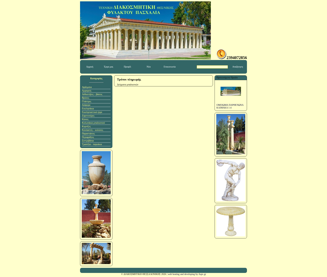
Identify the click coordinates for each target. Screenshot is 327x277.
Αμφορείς (86, 90)
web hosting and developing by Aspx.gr (187, 274)
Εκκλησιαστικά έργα (92, 112)
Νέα (149, 66)
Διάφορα (86, 105)
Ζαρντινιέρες (88, 115)
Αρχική (89, 66)
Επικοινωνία (170, 66)
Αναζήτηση (237, 66)
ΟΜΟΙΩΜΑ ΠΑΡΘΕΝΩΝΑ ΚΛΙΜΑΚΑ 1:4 (229, 106)
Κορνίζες (86, 126)
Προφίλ (127, 66)
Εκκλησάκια (88, 108)
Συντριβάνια (88, 140)
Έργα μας (108, 66)
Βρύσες (85, 98)
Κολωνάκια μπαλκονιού (93, 123)
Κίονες (85, 119)
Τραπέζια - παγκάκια (92, 144)
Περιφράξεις (88, 137)
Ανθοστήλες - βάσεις (92, 94)
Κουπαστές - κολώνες (92, 130)
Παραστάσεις (88, 133)
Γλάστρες (86, 101)
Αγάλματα (87, 87)
